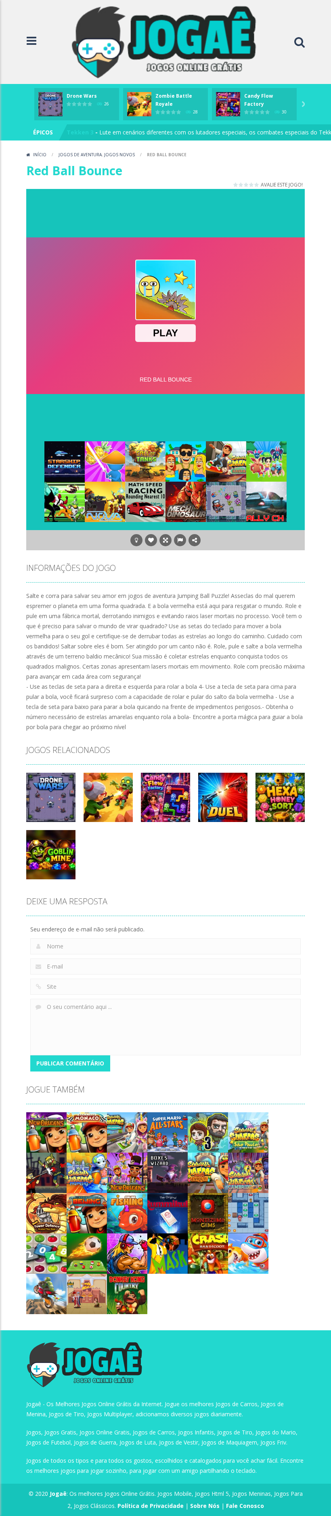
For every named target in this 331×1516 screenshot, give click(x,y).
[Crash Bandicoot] (208, 1253)
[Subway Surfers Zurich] (208, 1172)
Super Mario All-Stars (97, 132)
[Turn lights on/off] (136, 540)
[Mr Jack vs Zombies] (46, 1172)
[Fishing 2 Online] (127, 1212)
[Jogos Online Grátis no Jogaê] (167, 41)
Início (40, 154)
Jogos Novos (119, 154)
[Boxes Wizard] (167, 1172)
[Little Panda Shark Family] (248, 1253)
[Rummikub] (167, 1212)
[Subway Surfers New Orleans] (127, 1172)
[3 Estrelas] (246, 184)
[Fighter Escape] (226, 501)
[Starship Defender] (64, 461)
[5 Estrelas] (257, 184)
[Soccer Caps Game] (87, 1253)
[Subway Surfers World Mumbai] (87, 1172)
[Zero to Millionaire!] (186, 461)
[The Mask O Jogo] (167, 1253)
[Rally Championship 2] (266, 501)
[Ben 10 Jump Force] (64, 501)
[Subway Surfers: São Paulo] (248, 1132)
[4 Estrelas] (251, 184)
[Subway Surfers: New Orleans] (46, 1132)
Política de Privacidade (150, 1506)
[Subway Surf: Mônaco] (87, 1132)
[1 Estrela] (236, 184)
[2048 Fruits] (46, 1253)
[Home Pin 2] (87, 1293)
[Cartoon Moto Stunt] (46, 1293)
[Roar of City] (127, 1253)
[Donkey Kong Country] (127, 1293)
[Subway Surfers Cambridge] (248, 1172)
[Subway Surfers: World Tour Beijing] (87, 1212)
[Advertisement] (173, 211)
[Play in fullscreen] (165, 540)
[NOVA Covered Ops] (105, 501)
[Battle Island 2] (266, 461)
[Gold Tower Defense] (46, 1212)
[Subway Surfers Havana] (226, 461)
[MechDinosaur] (186, 501)
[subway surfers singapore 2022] (127, 1132)
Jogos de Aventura (80, 154)
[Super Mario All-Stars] (167, 1132)
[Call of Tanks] (145, 461)
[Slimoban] (248, 1212)
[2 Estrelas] (241, 184)
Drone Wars (82, 95)
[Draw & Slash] (105, 461)
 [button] (180, 540)
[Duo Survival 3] (208, 1132)
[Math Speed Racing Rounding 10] (145, 501)
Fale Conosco (245, 1506)
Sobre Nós (205, 1506)
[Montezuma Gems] (208, 1212)
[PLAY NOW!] (50, 103)
